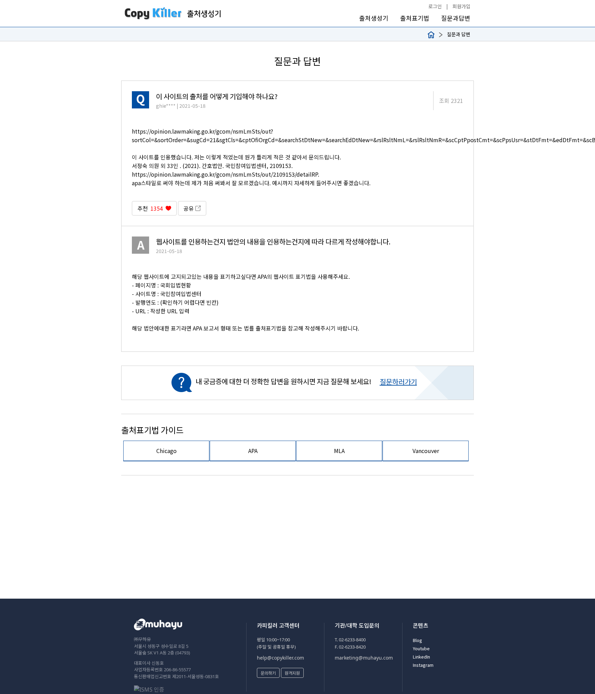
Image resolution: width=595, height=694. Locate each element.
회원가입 (461, 6)
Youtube (421, 648)
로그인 (435, 6)
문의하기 (268, 673)
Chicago (166, 450)
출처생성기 (373, 18)
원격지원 (292, 673)
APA (253, 450)
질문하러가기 (398, 382)
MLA (339, 450)
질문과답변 (455, 18)
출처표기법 (414, 18)
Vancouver (426, 450)
